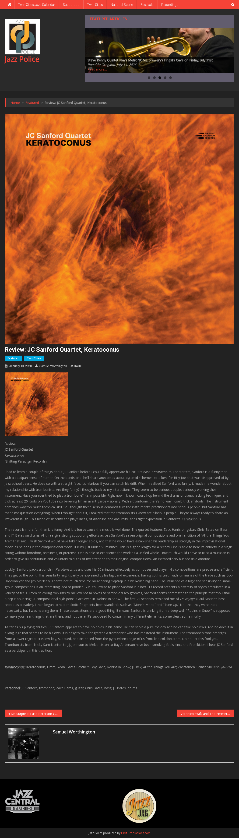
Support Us (71, 5)
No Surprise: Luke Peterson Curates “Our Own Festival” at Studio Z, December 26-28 (36, 713)
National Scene (122, 5)
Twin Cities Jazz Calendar (36, 5)
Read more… (97, 69)
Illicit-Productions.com (136, 833)
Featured (13, 358)
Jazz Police (22, 59)
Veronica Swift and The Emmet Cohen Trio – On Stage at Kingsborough (207, 713)
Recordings (169, 5)
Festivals (147, 5)
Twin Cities (95, 5)
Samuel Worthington (53, 366)
